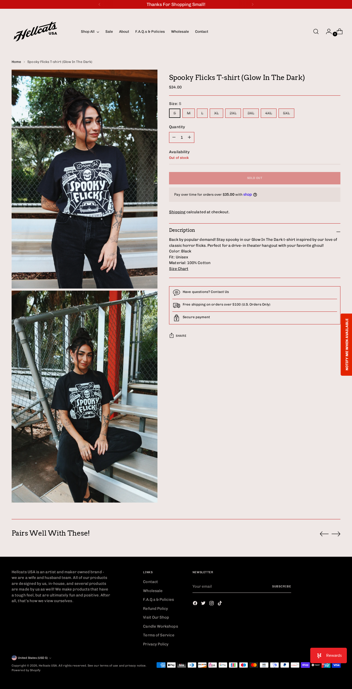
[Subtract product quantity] (189, 137)
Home (16, 62)
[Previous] (99, 4)
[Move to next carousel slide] (336, 533)
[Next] (252, 4)
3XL (250, 113)
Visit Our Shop (156, 617)
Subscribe (281, 586)
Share (181, 336)
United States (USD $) (33, 658)
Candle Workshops (160, 626)
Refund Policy (155, 608)
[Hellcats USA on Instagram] (212, 604)
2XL (233, 113)
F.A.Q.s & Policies (158, 599)
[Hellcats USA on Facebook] (195, 604)
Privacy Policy (156, 644)
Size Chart (178, 268)
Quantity (177, 127)
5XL (286, 113)
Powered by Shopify (26, 670)
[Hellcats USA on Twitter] (204, 604)
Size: (175, 103)
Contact (150, 581)
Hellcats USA (48, 665)
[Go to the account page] (327, 31)
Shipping (177, 212)
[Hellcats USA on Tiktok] (220, 604)
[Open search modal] (316, 31)
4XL (268, 113)
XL (216, 113)
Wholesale (153, 590)
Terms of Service (158, 635)
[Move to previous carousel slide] (324, 534)
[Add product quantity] (174, 137)
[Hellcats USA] (42, 31)
